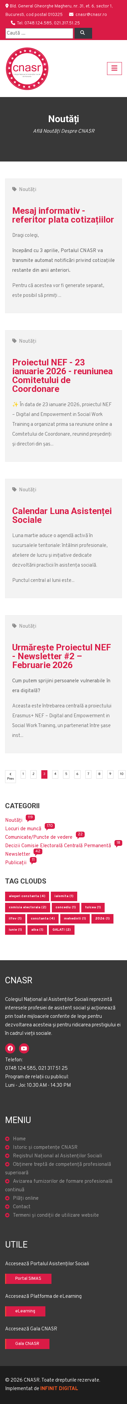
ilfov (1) (15, 918)
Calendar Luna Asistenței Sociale (62, 515)
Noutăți (27, 190)
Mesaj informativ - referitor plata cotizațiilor (63, 215)
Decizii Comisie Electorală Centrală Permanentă (58, 846)
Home (19, 1139)
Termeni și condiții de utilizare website (56, 1215)
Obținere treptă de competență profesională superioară (58, 1168)
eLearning (25, 1311)
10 (123, 774)
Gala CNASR (27, 1344)
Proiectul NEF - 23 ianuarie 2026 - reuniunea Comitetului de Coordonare (62, 375)
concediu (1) (66, 907)
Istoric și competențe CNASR (45, 1147)
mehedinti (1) (75, 918)
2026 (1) (102, 918)
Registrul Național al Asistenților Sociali (57, 1156)
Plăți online (26, 1198)
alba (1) (37, 930)
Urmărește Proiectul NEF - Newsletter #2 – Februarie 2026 (61, 656)
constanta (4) (43, 918)
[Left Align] (83, 33)
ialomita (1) (64, 896)
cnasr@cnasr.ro (91, 15)
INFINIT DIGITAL (59, 1389)
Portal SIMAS (28, 1279)
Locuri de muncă (23, 829)
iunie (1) (15, 930)
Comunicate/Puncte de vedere (38, 837)
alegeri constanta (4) (27, 896)
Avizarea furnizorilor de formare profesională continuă (58, 1185)
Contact (21, 1207)
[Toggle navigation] (114, 68)
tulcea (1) (93, 907)
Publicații (15, 863)
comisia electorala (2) (27, 907)
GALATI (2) (61, 930)
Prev (11, 778)
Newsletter (17, 854)
